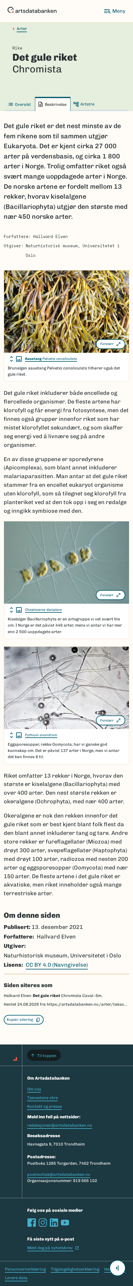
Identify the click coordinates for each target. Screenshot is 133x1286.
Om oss (34, 1089)
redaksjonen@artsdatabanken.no (59, 1125)
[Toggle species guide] (117, 1268)
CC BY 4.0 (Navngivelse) (57, 964)
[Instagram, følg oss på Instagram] (42, 1222)
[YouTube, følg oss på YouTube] (65, 1222)
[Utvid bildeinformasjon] (16, 359)
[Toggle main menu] (114, 11)
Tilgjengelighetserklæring (75, 1269)
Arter (22, 28)
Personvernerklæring (25, 1269)
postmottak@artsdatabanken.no (58, 1174)
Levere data (16, 1277)
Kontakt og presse (44, 1106)
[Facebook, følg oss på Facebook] (31, 1222)
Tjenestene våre (42, 1097)
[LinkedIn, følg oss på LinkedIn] (53, 1222)
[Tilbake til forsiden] (32, 11)
